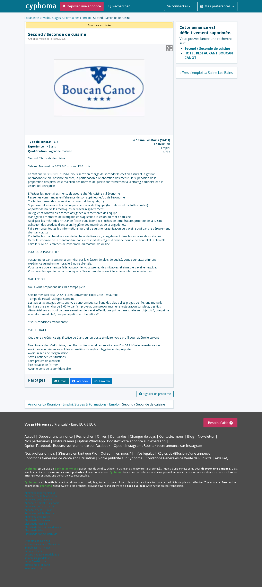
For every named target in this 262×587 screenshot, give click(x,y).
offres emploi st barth (37, 565)
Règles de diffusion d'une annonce (184, 453)
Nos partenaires (37, 441)
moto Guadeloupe (35, 561)
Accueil (30, 436)
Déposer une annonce (55, 436)
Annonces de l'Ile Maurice (39, 513)
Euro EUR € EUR (83, 424)
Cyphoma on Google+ (37, 541)
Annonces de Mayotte (37, 516)
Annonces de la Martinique (40, 493)
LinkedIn (104, 381)
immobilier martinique (38, 547)
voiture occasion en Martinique (42, 544)
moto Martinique (34, 551)
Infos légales (144, 453)
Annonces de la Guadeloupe (41, 496)
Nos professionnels (40, 453)
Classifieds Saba (34, 530)
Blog (190, 436)
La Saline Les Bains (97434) (151, 140)
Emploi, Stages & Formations (60, 18)
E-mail (62, 381)
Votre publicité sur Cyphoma (120, 458)
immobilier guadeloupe (38, 558)
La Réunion (32, 18)
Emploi (86, 18)
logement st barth (35, 568)
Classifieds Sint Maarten (38, 520)
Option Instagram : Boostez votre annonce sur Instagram (158, 445)
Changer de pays (143, 436)
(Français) (61, 424)
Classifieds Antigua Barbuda (41, 534)
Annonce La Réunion (44, 404)
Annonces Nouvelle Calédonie (42, 503)
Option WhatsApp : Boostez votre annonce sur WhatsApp (121, 441)
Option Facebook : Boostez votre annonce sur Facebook (67, 445)
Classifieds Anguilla (36, 523)
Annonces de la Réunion (38, 510)
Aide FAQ (221, 458)
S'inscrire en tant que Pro (77, 453)
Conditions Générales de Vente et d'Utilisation (60, 458)
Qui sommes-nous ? (116, 453)
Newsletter (206, 436)
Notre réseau (63, 441)
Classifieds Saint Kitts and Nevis (43, 527)
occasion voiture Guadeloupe (42, 554)
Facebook (82, 381)
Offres (102, 436)
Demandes (118, 436)
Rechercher (85, 436)
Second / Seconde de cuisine (207, 48)
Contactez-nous (171, 436)
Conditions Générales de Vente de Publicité (178, 458)
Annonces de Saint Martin (39, 506)
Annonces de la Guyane (38, 499)
